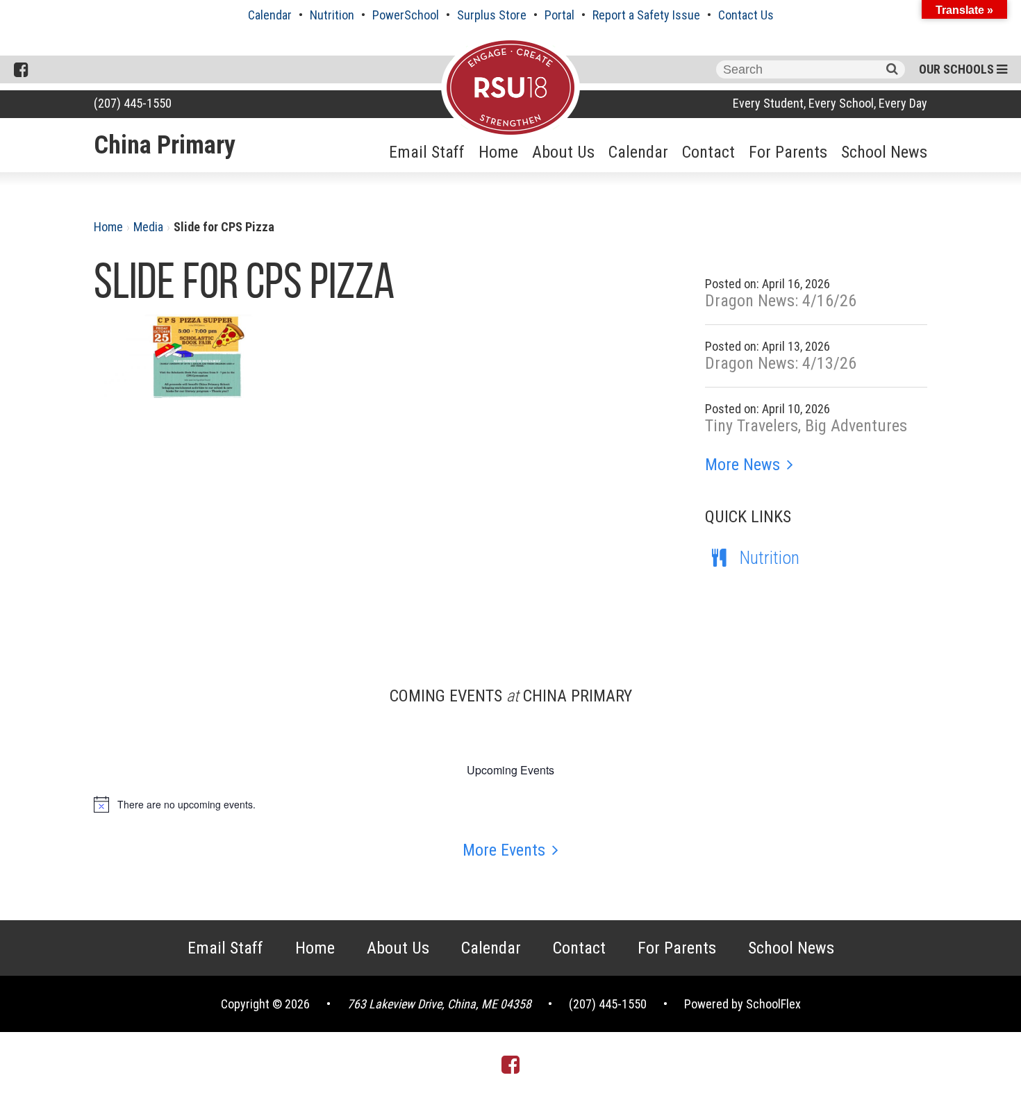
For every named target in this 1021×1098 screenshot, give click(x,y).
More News (742, 464)
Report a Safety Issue (646, 15)
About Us (563, 152)
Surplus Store (491, 15)
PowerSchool (405, 15)
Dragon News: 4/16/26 (780, 300)
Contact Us (746, 15)
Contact (708, 152)
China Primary (164, 145)
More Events (504, 850)
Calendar (270, 15)
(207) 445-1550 (133, 103)
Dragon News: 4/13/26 (780, 363)
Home (498, 152)
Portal (559, 15)
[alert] (510, 804)
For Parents (788, 152)
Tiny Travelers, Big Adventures (806, 425)
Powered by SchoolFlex (742, 1004)
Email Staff (427, 152)
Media (148, 226)
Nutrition (332, 15)
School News (884, 152)
